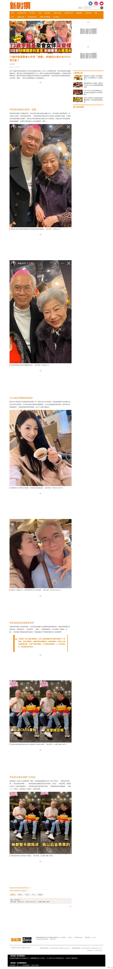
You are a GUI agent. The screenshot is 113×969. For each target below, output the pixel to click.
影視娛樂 (12, 64)
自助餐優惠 (25, 965)
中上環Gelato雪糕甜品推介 (55, 958)
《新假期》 (63, 937)
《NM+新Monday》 (78, 937)
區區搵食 (47, 13)
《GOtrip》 (70, 937)
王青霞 (27, 894)
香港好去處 (57, 13)
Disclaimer (89, 950)
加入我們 (56, 17)
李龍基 (20, 894)
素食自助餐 (35, 965)
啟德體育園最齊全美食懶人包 (19, 958)
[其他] (70, 65)
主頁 (12, 13)
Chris (33, 894)
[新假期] (33, 5)
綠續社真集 (21, 17)
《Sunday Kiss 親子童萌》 (42, 939)
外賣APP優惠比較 (72, 958)
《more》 (94, 937)
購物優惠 (79, 13)
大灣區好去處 (68, 13)
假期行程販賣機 (45, 17)
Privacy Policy (98, 950)
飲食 (39, 13)
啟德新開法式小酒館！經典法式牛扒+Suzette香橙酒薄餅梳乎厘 (93, 85)
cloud (11, 67)
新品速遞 (88, 13)
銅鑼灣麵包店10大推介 (37, 958)
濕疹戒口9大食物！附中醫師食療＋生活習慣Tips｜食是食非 (93, 78)
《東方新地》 (87, 937)
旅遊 (95, 13)
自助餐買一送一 (15, 965)
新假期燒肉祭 (32, 17)
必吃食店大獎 (21, 13)
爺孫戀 (40, 894)
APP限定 (32, 13)
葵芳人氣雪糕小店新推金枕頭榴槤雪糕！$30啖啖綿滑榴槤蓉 (93, 100)
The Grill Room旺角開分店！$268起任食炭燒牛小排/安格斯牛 (93, 92)
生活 (12, 17)
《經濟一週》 (53, 939)
